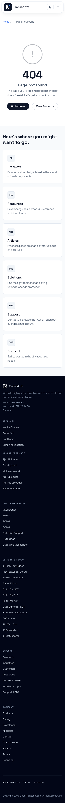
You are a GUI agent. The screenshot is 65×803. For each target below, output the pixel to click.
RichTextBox (10, 624)
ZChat (6, 521)
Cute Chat (9, 538)
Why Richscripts (12, 686)
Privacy (7, 748)
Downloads (9, 725)
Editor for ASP (10, 600)
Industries (8, 662)
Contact (7, 736)
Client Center (10, 742)
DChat (6, 527)
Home (6, 21)
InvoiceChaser (11, 427)
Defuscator (9, 618)
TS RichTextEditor (13, 577)
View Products (45, 106)
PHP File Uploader (12, 482)
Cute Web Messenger (15, 544)
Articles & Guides (12, 680)
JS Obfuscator (11, 635)
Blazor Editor (10, 583)
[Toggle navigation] (58, 7)
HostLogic (8, 439)
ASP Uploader (10, 476)
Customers (9, 668)
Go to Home (18, 106)
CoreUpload (9, 465)
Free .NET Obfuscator (15, 612)
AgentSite (8, 433)
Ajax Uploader (11, 459)
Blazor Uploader (12, 488)
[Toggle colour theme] (50, 7)
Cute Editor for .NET (14, 606)
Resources (9, 674)
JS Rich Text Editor (13, 565)
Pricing (6, 719)
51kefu (6, 515)
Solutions (8, 657)
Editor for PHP (10, 595)
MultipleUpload (11, 471)
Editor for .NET (11, 589)
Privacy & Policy (11, 782)
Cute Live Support (13, 533)
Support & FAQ (11, 692)
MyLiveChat (9, 509)
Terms (6, 754)
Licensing (8, 760)
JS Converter (10, 630)
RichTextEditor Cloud (15, 571)
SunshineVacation (13, 444)
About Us (8, 730)
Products (8, 713)
